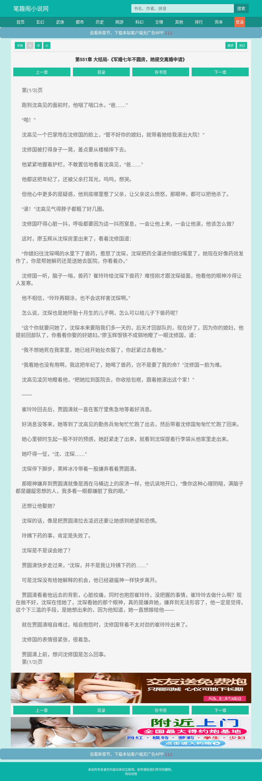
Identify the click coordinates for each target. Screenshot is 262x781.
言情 (159, 22)
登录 (240, 22)
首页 (20, 22)
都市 (80, 22)
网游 (119, 22)
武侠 (60, 22)
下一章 (220, 72)
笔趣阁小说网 (31, 8)
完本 (219, 22)
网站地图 (131, 774)
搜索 (241, 8)
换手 (230, 45)
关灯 (242, 45)
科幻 (139, 22)
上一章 (42, 72)
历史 (100, 22)
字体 (20, 45)
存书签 (161, 72)
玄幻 (40, 22)
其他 (179, 22)
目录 (101, 72)
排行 (199, 22)
